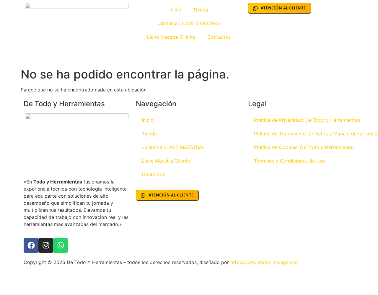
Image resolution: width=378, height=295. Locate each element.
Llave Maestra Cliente (171, 37)
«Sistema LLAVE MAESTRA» (188, 23)
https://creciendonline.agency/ (264, 262)
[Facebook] (31, 245)
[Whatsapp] (60, 245)
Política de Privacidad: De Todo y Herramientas (307, 120)
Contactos (219, 37)
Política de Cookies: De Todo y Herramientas (304, 147)
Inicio (175, 10)
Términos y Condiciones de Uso (289, 161)
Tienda (200, 10)
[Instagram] (45, 245)
